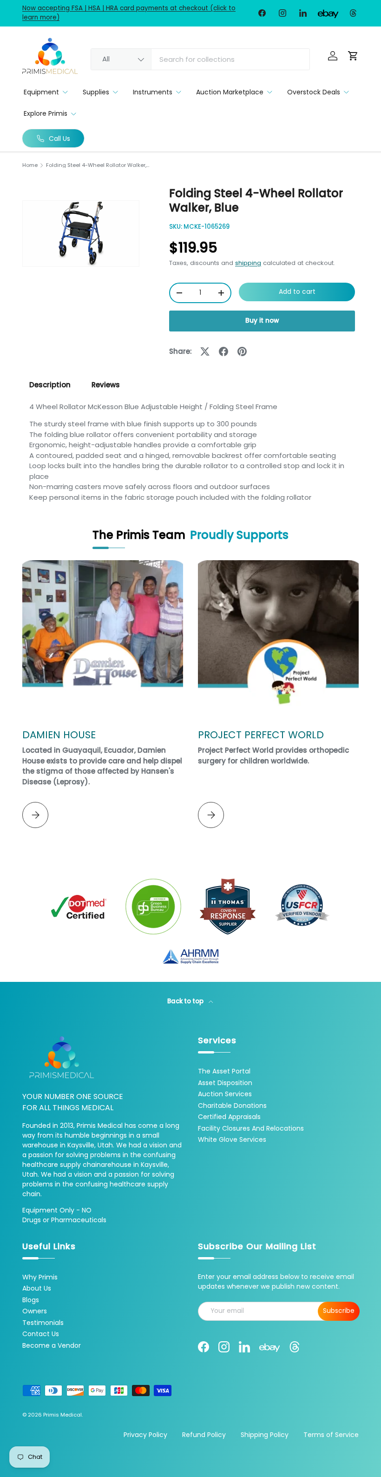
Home (30, 165)
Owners (34, 1311)
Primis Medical (62, 1414)
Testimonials (43, 1322)
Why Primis (40, 1277)
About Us (36, 1288)
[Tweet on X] (205, 351)
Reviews (106, 385)
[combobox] (200, 59)
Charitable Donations (232, 1105)
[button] (353, 56)
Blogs (30, 1300)
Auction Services (225, 1094)
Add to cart (297, 291)
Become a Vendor (51, 1345)
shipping (248, 262)
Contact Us (40, 1333)
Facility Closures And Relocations (251, 1128)
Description (50, 385)
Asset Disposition (225, 1082)
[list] (81, 233)
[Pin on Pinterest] (242, 351)
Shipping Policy (265, 1434)
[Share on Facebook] (223, 351)
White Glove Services (232, 1139)
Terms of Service (331, 1434)
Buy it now (262, 320)
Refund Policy (204, 1434)
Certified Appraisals (229, 1116)
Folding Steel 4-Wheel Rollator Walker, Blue (98, 165)
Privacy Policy (145, 1434)
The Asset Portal (224, 1071)
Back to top (186, 1001)
